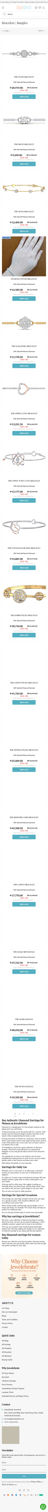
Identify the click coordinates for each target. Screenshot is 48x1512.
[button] (24, 1276)
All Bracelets (7, 1352)
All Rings (5, 1341)
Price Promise (7, 1384)
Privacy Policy (7, 1323)
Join (24, 1476)
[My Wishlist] (40, 7)
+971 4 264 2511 (11, 1422)
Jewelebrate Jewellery (12, 1409)
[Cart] (43, 7)
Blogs (4, 1316)
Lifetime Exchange (9, 1381)
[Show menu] (3, 7)
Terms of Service (8, 1484)
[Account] (36, 7)
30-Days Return (8, 1373)
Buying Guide (7, 1360)
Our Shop (5, 1308)
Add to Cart (24, 97)
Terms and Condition (10, 1319)
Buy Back (5, 1377)
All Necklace (6, 1356)
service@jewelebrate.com (14, 1419)
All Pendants (6, 1348)
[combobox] (26, 14)
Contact (5, 1327)
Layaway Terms (8, 1392)
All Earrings (6, 1344)
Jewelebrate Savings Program (13, 1388)
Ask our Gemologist (9, 1312)
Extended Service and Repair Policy (15, 1396)
